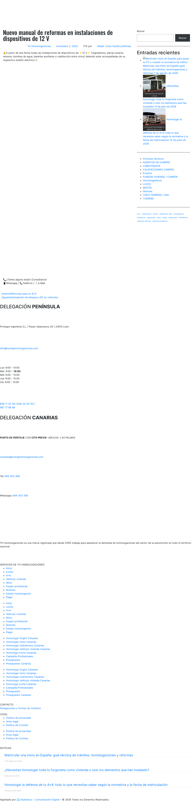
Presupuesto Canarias (18, 663)
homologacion (178, 214)
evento (155, 214)
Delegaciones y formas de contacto (20, 708)
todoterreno (183, 218)
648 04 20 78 (25, 403)
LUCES (147, 184)
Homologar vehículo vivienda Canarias (28, 649)
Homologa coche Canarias (21, 652)
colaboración (146, 214)
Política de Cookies (17, 725)
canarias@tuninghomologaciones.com (21, 456)
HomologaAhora (152, 180)
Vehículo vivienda (16, 579)
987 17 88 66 (7, 407)
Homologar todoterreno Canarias (25, 645)
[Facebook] (4, 554)
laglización (151, 218)
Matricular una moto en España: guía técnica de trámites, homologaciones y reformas (165, 69)
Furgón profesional (16, 586)
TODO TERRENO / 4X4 (156, 194)
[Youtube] (20, 554)
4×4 (8, 575)
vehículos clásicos (144, 221)
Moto (9, 582)
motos (164, 218)
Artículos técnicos (153, 158)
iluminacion (141, 218)
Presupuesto (13, 659)
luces (159, 218)
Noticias (147, 191)
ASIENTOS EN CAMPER (156, 162)
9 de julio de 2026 (165, 106)
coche (9, 571)
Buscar (141, 31)
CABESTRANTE (151, 165)
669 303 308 (12, 476)
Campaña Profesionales (19, 656)
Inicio (9, 568)
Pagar (9, 597)
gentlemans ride (166, 214)
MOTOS (147, 187)
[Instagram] (12, 554)
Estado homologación (18, 593)
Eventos (147, 173)
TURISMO (148, 198)
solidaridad (173, 218)
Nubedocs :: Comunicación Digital (39, 799)
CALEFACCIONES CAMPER (158, 169)
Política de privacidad (18, 717)
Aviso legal (12, 721)
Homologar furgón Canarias (22, 638)
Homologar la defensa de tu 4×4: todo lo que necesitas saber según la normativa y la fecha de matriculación (86, 785)
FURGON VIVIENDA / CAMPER (160, 176)
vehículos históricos (160, 221)
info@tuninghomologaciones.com (19, 348)
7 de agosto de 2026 (166, 73)
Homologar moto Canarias (21, 641)
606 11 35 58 (7, 403)
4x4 (138, 214)
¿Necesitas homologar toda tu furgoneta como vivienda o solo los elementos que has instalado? (77, 770)
